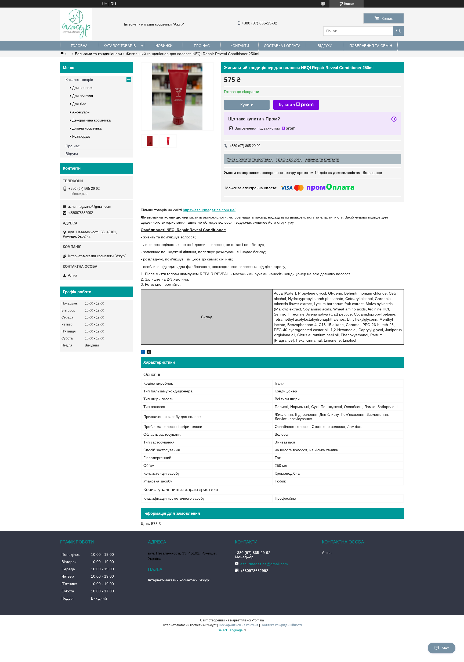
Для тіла (79, 104)
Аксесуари (80, 112)
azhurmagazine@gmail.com (89, 207)
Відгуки (325, 46)
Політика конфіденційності (281, 625)
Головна (79, 46)
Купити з (287, 104)
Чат (445, 648)
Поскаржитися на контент (238, 625)
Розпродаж (81, 136)
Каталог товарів (120, 46)
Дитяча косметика (87, 128)
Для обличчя (82, 96)
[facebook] (143, 353)
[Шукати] (398, 31)
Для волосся (82, 88)
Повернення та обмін (370, 46)
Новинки (163, 46)
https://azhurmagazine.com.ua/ (209, 210)
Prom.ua (258, 620)
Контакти (239, 46)
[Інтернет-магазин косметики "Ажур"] (76, 39)
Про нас (202, 46)
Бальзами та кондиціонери (98, 54)
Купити (246, 104)
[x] (149, 353)
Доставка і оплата (282, 46)
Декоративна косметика (91, 120)
